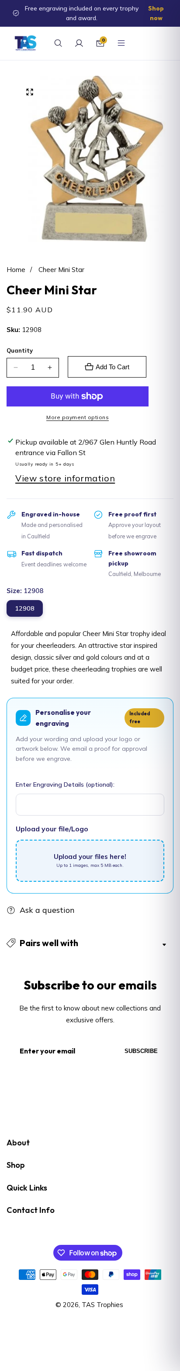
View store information (65, 478)
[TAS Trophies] (25, 43)
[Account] (79, 43)
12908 (25, 608)
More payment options (77, 417)
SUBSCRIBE (141, 1051)
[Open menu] (121, 43)
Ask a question (47, 910)
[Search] (58, 43)
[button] (90, 943)
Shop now (156, 13)
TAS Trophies (102, 1304)
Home (16, 269)
